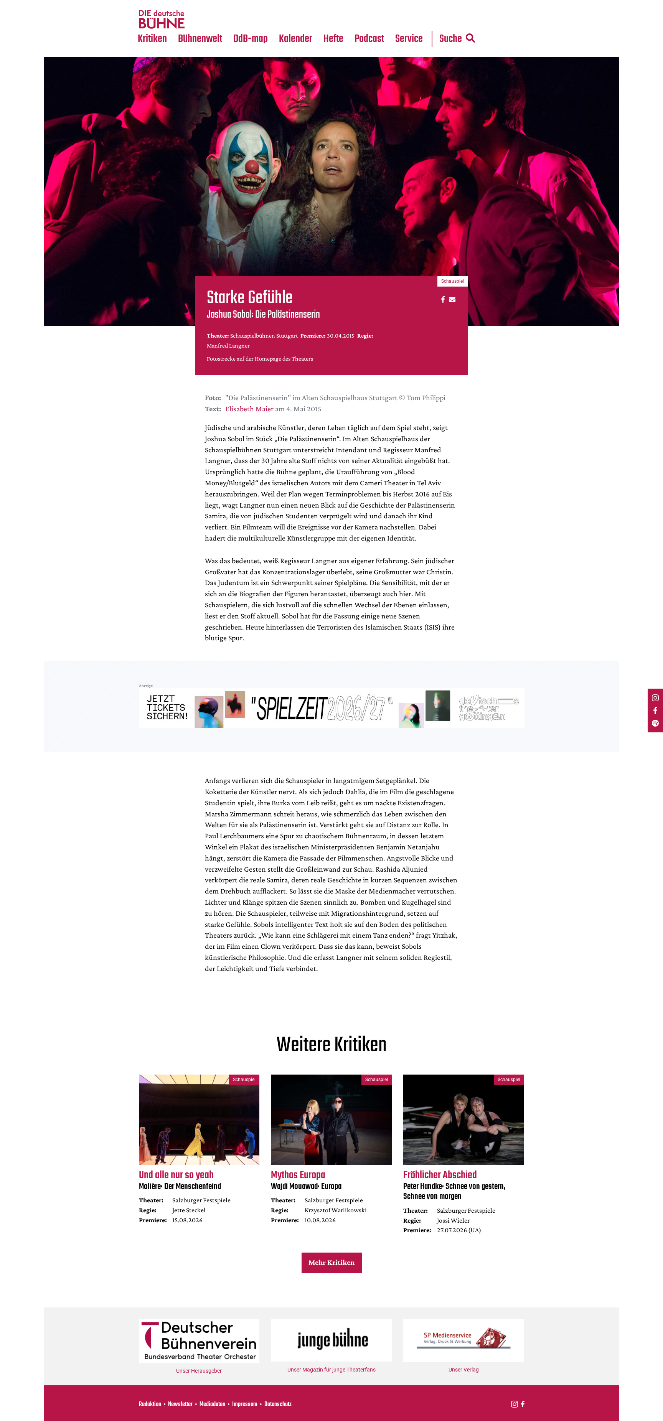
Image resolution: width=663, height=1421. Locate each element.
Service (409, 39)
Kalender (295, 39)
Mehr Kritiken (331, 1262)
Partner (409, 4)
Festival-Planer (304, 19)
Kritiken (152, 39)
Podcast (369, 39)
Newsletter (180, 1404)
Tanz (147, 4)
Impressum (244, 1404)
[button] (442, 299)
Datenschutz (278, 1404)
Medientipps (199, 19)
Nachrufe (194, 4)
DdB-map (250, 39)
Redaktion (150, 1404)
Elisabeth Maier (249, 408)
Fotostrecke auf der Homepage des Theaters (260, 358)
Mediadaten (415, 19)
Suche (450, 39)
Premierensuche (306, 4)
